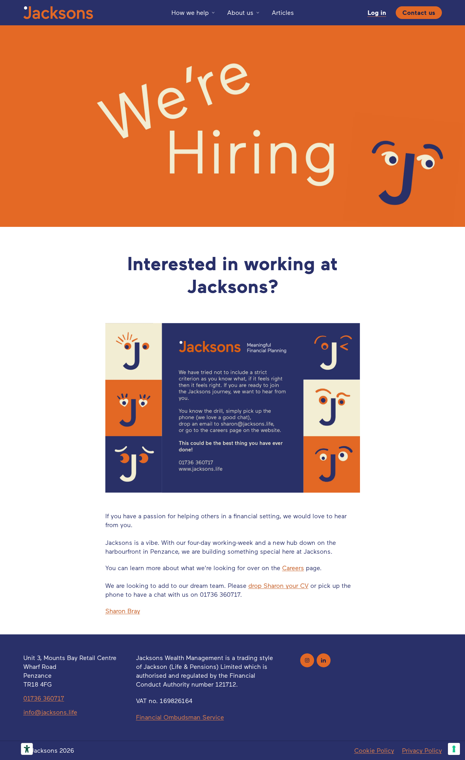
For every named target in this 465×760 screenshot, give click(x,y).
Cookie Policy (374, 750)
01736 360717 (43, 698)
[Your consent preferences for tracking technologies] (454, 749)
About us (240, 12)
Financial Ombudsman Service (180, 717)
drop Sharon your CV (278, 585)
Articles (283, 12)
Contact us (418, 12)
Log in (377, 12)
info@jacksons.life (50, 712)
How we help (190, 12)
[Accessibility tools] (27, 749)
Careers (293, 568)
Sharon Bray (122, 611)
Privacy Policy (422, 750)
